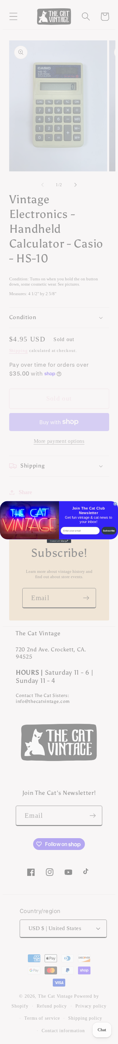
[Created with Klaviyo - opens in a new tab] (59, 541)
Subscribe (109, 530)
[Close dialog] (115, 503)
